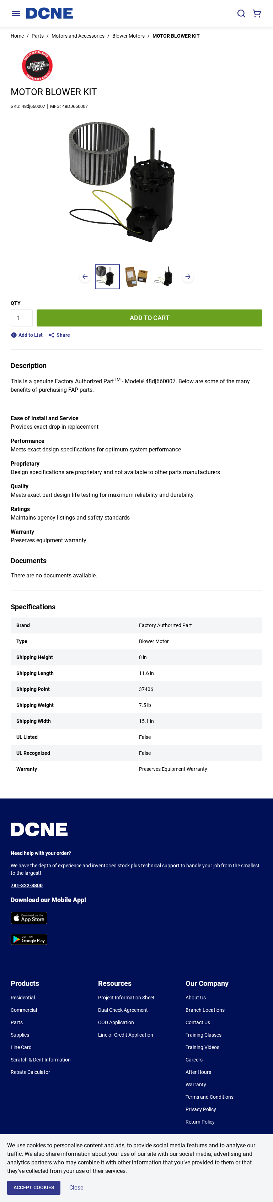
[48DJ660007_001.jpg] (107, 276)
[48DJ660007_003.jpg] (165, 276)
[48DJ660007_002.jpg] (136, 276)
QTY (16, 303)
